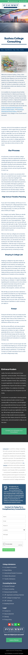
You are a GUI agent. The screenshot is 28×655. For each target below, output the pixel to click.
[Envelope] (9, 624)
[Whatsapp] (15, 624)
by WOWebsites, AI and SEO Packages (14, 653)
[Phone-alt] (12, 624)
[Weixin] (18, 624)
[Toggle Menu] (25, 5)
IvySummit (6, 449)
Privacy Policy (18, 650)
